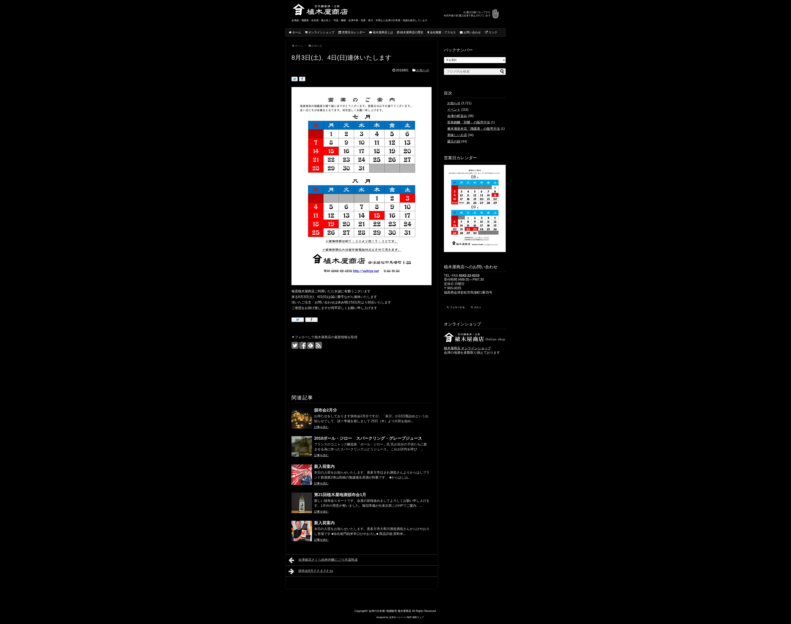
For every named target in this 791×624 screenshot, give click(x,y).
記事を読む (321, 427)
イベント (453, 109)
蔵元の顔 (453, 141)
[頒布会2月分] (301, 421)
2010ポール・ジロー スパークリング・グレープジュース (368, 438)
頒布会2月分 (325, 410)
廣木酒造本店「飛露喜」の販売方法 (473, 128)
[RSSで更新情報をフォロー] (318, 347)
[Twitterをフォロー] (294, 347)
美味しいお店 (457, 135)
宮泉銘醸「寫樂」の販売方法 (468, 122)
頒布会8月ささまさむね (315, 571)
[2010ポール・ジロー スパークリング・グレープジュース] (301, 449)
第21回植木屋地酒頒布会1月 (340, 494)
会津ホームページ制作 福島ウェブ (406, 617)
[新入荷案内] (301, 477)
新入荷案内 (324, 466)
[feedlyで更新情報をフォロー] (310, 347)
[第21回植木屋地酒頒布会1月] (301, 506)
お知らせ (422, 70)
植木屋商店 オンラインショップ (467, 348)
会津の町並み (457, 116)
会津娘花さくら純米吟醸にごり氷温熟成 (328, 559)
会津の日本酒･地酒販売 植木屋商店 (390, 610)
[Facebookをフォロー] (302, 347)
